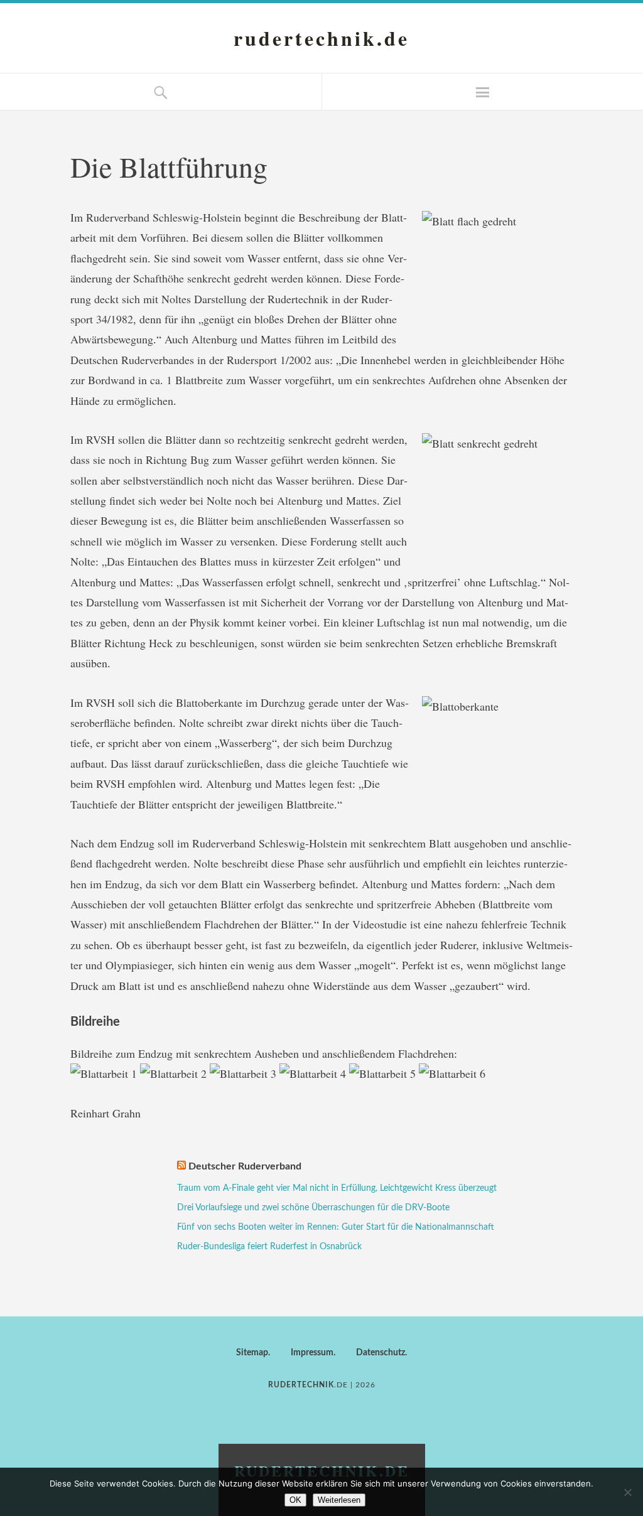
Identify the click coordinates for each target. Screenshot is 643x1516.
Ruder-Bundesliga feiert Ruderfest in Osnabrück (269, 1246)
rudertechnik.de (321, 38)
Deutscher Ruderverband (244, 1166)
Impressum (312, 1352)
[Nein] (627, 1492)
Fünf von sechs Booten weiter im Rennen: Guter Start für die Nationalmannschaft (335, 1227)
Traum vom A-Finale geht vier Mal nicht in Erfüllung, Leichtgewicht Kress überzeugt (337, 1188)
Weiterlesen (339, 1500)
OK (295, 1500)
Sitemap (252, 1352)
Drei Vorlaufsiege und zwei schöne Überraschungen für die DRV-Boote (313, 1207)
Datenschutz (380, 1352)
